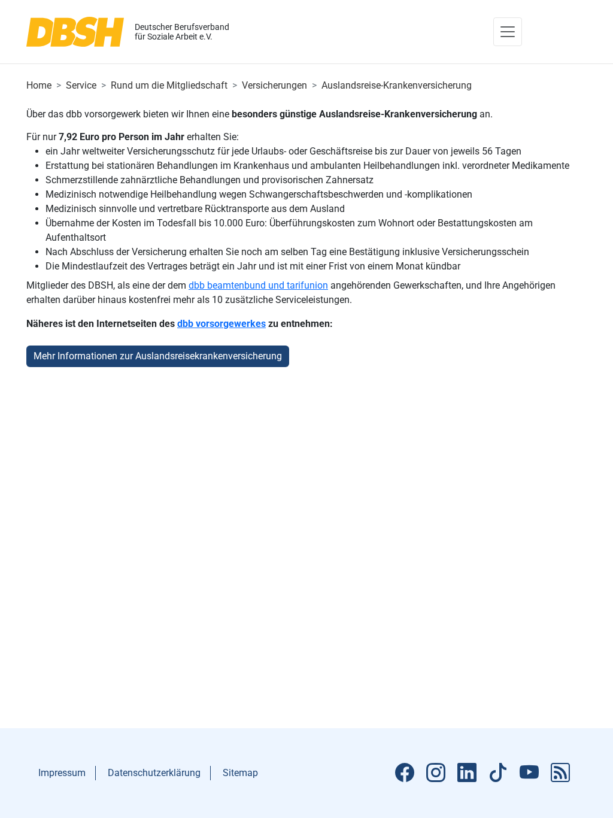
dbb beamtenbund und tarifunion (258, 285)
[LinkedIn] (467, 773)
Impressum (62, 772)
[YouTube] (529, 773)
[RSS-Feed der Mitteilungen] (560, 773)
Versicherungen (274, 85)
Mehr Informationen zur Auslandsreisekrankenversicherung (158, 356)
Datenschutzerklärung (154, 772)
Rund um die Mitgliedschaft (169, 85)
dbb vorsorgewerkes (221, 323)
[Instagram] (435, 773)
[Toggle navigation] (507, 31)
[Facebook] (404, 773)
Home (38, 85)
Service (81, 85)
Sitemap (240, 772)
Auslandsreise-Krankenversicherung (396, 85)
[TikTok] (498, 773)
